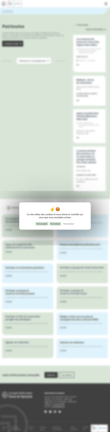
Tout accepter (42, 224)
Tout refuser (55, 224)
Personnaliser (68, 224)
